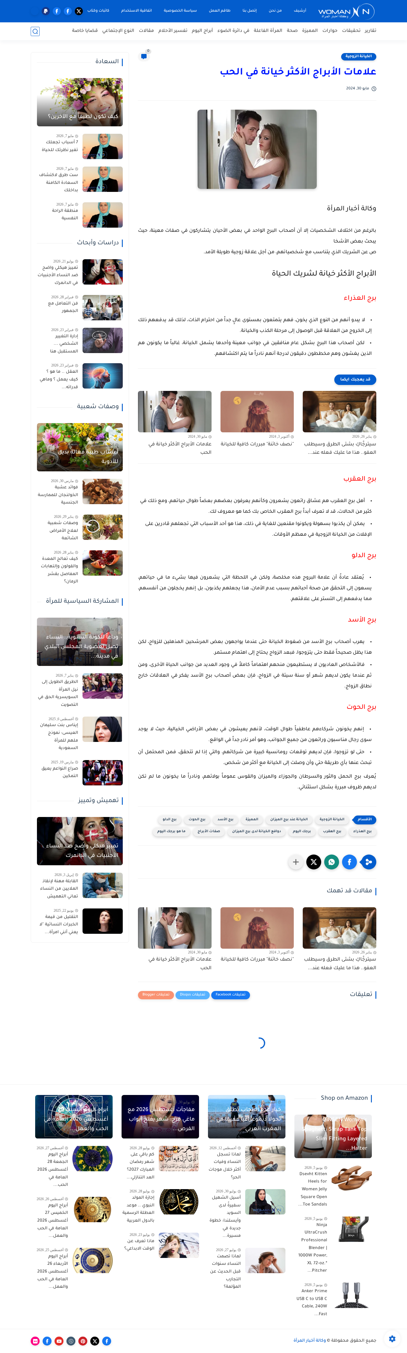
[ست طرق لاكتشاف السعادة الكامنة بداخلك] (103, 179)
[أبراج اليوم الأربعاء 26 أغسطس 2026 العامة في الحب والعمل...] (92, 1260)
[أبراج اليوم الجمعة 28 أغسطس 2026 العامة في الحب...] (92, 1158)
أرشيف (300, 11)
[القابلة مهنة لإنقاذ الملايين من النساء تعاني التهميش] (103, 885)
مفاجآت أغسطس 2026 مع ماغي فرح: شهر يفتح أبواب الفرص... (161, 1119)
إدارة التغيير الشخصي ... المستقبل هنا (64, 344)
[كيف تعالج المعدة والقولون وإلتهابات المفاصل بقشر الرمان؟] (103, 563)
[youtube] (59, 1341)
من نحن (275, 11)
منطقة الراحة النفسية (65, 215)
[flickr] (35, 1341)
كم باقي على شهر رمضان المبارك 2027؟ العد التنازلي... (140, 1166)
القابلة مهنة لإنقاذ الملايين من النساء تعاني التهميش (59, 889)
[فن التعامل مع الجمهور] (103, 307)
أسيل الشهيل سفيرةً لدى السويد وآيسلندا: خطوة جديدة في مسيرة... (225, 1217)
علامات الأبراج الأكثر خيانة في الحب (180, 449)
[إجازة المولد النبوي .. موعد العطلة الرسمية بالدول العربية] (179, 1201)
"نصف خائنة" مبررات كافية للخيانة (257, 444)
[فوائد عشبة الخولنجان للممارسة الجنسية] (103, 491)
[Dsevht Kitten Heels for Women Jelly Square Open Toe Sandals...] (352, 1178)
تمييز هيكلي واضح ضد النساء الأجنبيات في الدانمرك (58, 276)
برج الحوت (197, 820)
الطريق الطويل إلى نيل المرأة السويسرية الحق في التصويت (58, 694)
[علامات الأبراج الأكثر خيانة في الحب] (175, 411)
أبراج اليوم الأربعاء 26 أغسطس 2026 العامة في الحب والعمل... (52, 1272)
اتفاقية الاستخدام (136, 11)
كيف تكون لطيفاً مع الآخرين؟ (83, 117)
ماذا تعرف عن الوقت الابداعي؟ (139, 1245)
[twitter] (79, 11)
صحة (292, 31)
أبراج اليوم (202, 31)
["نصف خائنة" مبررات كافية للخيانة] (257, 411)
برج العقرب (332, 832)
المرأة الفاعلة (268, 31)
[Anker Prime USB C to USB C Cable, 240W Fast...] (352, 1295)
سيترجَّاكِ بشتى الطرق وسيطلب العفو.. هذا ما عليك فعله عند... (340, 449)
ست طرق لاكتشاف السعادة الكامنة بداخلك (58, 183)
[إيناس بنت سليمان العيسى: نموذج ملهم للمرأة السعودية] (103, 729)
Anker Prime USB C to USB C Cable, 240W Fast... (311, 1303)
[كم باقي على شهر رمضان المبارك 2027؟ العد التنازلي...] (179, 1158)
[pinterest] (82, 1341)
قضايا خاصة (85, 31)
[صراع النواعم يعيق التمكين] (103, 772)
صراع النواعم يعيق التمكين (59, 773)
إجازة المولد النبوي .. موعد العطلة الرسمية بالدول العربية (138, 1209)
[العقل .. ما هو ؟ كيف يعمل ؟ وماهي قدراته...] (103, 376)
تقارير (370, 31)
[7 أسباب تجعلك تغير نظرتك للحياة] (103, 146)
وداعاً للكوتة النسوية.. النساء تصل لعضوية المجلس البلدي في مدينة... (81, 647)
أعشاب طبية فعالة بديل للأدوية (88, 457)
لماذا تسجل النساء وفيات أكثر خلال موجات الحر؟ (225, 1166)
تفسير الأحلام (173, 31)
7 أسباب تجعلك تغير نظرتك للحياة (60, 146)
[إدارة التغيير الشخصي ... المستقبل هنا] (103, 340)
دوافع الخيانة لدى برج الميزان (256, 832)
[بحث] (35, 31)
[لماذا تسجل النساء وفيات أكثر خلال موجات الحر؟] (265, 1158)
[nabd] (35, 11)
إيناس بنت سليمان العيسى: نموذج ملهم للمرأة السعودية (59, 737)
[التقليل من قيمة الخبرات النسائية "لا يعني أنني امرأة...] (103, 921)
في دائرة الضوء (233, 31)
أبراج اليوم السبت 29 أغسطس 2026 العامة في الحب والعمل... (76, 1119)
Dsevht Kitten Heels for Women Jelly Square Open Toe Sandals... (312, 1189)
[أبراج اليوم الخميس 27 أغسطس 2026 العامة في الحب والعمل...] (92, 1209)
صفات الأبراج (209, 832)
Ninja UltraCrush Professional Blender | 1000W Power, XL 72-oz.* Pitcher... (312, 1248)
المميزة (310, 31)
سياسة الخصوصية (180, 11)
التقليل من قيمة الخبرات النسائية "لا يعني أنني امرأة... (58, 925)
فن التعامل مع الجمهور (63, 308)
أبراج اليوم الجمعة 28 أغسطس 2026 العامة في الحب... (52, 1170)
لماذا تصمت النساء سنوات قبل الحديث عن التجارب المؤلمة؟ (225, 1272)
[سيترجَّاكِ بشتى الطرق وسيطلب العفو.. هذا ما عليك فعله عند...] (339, 411)
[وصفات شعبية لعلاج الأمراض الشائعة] (103, 527)
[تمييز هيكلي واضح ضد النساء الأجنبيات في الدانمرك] (103, 272)
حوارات (330, 31)
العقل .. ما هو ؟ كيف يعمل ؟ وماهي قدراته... (59, 380)
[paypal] (46, 11)
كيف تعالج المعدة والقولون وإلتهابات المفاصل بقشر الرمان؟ (59, 571)
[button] (349, 862)
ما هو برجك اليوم (171, 832)
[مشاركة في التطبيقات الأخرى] (295, 862)
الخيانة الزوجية (359, 57)
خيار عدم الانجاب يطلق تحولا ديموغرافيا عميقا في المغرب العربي (248, 1119)
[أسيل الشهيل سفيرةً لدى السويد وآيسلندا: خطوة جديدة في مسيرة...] (265, 1201)
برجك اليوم (302, 832)
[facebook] (68, 11)
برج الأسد (226, 820)
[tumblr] (70, 1341)
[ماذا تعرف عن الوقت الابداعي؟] (179, 1245)
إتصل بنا (250, 11)
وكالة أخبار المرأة (309, 1341)
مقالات (146, 31)
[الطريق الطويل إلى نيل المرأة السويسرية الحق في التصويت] (103, 686)
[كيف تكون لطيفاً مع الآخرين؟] (80, 102)
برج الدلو (170, 820)
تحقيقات (351, 31)
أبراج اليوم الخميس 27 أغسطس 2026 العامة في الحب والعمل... (52, 1221)
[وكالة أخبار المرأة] (346, 11)
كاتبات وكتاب (98, 11)
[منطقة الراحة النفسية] (103, 215)
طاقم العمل (220, 11)
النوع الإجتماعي (118, 31)
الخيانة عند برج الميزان (289, 820)
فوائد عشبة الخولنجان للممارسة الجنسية (58, 495)
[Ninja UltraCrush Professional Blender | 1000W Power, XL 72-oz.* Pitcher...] (352, 1229)
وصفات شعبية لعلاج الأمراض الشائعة (63, 531)
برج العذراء (362, 832)
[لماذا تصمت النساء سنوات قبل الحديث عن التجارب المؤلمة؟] (265, 1260)
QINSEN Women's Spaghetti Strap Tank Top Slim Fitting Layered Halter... (334, 1134)
